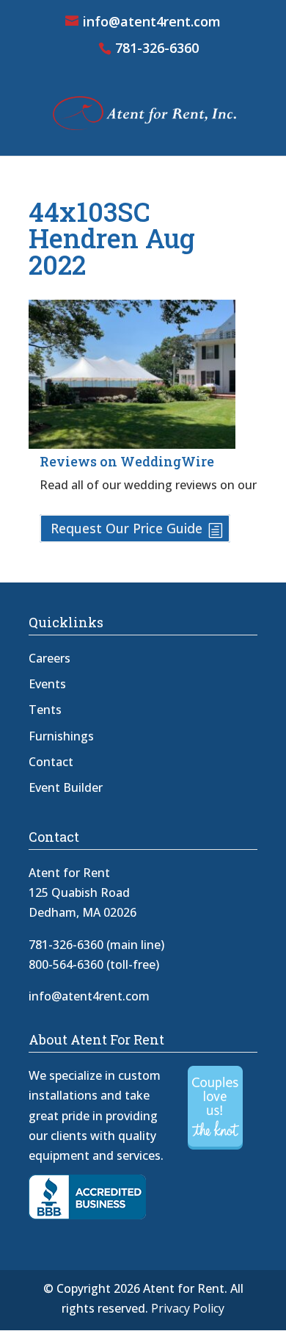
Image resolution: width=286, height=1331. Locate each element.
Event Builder (66, 787)
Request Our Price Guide (126, 528)
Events (47, 684)
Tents (45, 709)
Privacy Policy (187, 1308)
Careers (49, 658)
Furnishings (61, 736)
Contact (51, 762)
